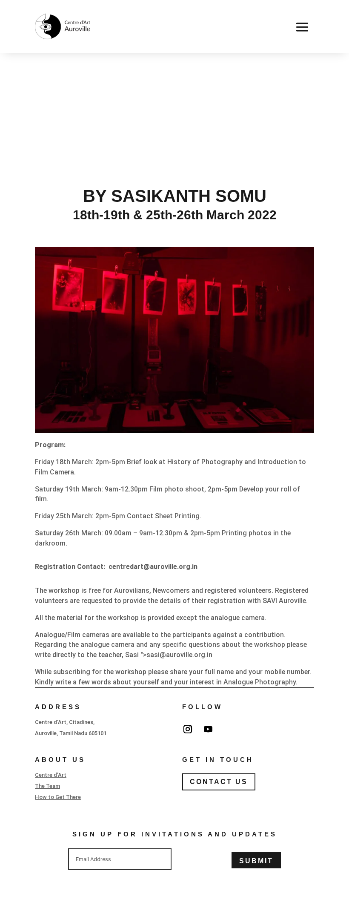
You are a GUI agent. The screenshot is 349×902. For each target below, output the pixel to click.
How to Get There (58, 797)
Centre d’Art (50, 775)
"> (176, 655)
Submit (256, 861)
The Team (47, 786)
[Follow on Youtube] (208, 729)
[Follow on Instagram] (187, 729)
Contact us (219, 781)
